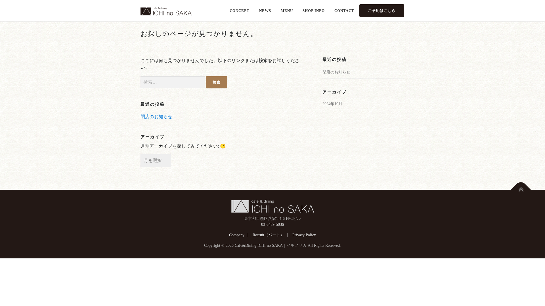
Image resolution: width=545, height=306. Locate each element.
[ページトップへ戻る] (521, 190)
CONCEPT (240, 10)
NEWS (265, 10)
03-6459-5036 (272, 224)
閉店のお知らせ (156, 116)
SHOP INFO (314, 10)
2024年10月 (332, 104)
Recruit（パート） (268, 235)
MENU (287, 10)
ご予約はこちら (382, 10)
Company (236, 235)
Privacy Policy (304, 235)
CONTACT (344, 10)
